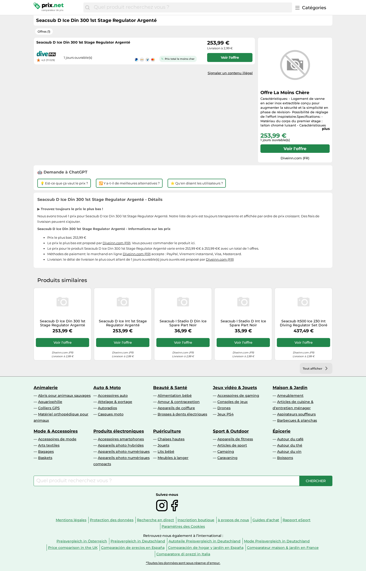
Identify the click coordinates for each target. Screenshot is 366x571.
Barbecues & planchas (297, 420)
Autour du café (290, 439)
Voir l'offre (295, 148)
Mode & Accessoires (56, 431)
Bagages (46, 451)
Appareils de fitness (235, 439)
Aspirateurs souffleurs (296, 414)
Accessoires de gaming (238, 395)
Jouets (163, 445)
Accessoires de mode (57, 439)
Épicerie (282, 431)
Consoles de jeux (232, 402)
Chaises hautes (171, 439)
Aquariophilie (50, 402)
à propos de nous (233, 520)
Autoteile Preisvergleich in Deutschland (205, 541)
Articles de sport (232, 445)
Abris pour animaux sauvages (64, 395)
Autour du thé (289, 445)
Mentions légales (71, 520)
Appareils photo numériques (124, 451)
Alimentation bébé (175, 395)
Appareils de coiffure (176, 408)
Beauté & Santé (170, 387)
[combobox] (191, 7)
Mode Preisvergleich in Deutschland (277, 541)
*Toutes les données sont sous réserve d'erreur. (183, 563)
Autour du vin (289, 451)
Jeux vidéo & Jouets (235, 387)
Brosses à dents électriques (182, 414)
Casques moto (110, 414)
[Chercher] (87, 7)
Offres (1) (44, 31)
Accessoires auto (113, 395)
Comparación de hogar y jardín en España (206, 547)
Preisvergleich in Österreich (82, 541)
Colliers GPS (49, 408)
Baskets (45, 458)
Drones (224, 408)
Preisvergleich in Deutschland (138, 541)
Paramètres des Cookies (183, 526)
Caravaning (227, 458)
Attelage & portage (115, 402)
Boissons (285, 458)
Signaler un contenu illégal (230, 73)
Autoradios (107, 408)
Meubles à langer (173, 458)
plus (326, 128)
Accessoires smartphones (121, 439)
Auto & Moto (107, 387)
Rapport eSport (296, 520)
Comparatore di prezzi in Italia (183, 554)
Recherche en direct (155, 520)
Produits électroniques (118, 431)
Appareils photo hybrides (121, 445)
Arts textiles (49, 445)
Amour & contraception (179, 402)
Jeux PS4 (225, 414)
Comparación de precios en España (133, 547)
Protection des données (111, 520)
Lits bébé (166, 451)
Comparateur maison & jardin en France (283, 547)
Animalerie (46, 387)
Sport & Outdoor (231, 431)
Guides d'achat (265, 520)
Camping (225, 451)
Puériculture (167, 431)
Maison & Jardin (290, 387)
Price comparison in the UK (73, 547)
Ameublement (290, 395)
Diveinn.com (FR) (116, 243)
